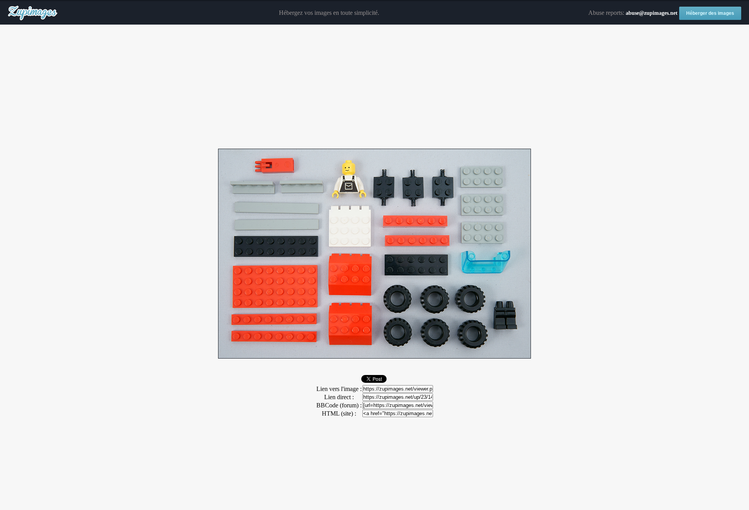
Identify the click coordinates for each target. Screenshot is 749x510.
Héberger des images (710, 13)
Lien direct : (339, 397)
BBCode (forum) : (339, 405)
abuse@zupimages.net (652, 13)
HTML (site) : (339, 413)
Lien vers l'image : (339, 389)
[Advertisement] (374, 87)
